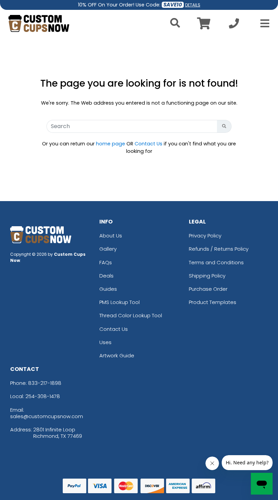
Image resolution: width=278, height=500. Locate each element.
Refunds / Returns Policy (219, 248)
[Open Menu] (263, 23)
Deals (106, 275)
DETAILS (192, 5)
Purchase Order (208, 288)
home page (110, 143)
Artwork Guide (116, 355)
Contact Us (148, 143)
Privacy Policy (205, 235)
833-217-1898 (44, 383)
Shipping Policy (207, 275)
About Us (110, 235)
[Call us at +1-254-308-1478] (234, 25)
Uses (105, 342)
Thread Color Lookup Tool (130, 315)
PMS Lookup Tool (119, 302)
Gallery (108, 248)
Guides (108, 288)
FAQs (105, 262)
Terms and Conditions (216, 262)
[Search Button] (224, 126)
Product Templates (212, 302)
